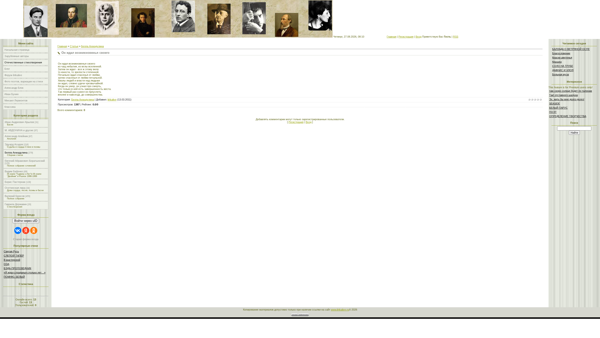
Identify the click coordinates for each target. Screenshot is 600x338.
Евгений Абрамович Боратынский (25, 160)
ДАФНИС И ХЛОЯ (563, 70)
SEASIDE (554, 103)
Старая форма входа (25, 239)
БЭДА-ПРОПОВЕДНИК (17, 268)
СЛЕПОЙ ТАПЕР (14, 255)
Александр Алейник (16, 136)
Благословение (561, 53)
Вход (418, 36)
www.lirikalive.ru (340, 309)
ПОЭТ (553, 112)
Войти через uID (25, 221)
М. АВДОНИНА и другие (19, 130)
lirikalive (112, 99)
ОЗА (6, 264)
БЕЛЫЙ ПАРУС (558, 107)
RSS (455, 36)
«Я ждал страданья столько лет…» (24, 272)
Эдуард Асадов (14, 144)
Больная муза (560, 74)
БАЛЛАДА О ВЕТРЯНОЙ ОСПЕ (571, 49)
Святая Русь (11, 251)
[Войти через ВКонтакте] (17, 230)
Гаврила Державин (16, 204)
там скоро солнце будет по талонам (570, 90)
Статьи (74, 46)
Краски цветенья (562, 57)
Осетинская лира (15, 187)
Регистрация (405, 36)
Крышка (557, 61)
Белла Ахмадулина (16, 152)
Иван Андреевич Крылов (19, 122)
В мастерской (12, 259)
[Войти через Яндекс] (25, 230)
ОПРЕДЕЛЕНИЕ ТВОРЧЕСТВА (567, 116)
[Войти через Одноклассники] (33, 230)
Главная (391, 36)
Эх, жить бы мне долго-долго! (566, 99)
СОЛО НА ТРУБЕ (562, 66)
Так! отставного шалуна (563, 95)
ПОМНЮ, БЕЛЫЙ (14, 276)
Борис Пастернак (15, 182)
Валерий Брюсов (15, 196)
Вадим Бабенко (14, 171)
